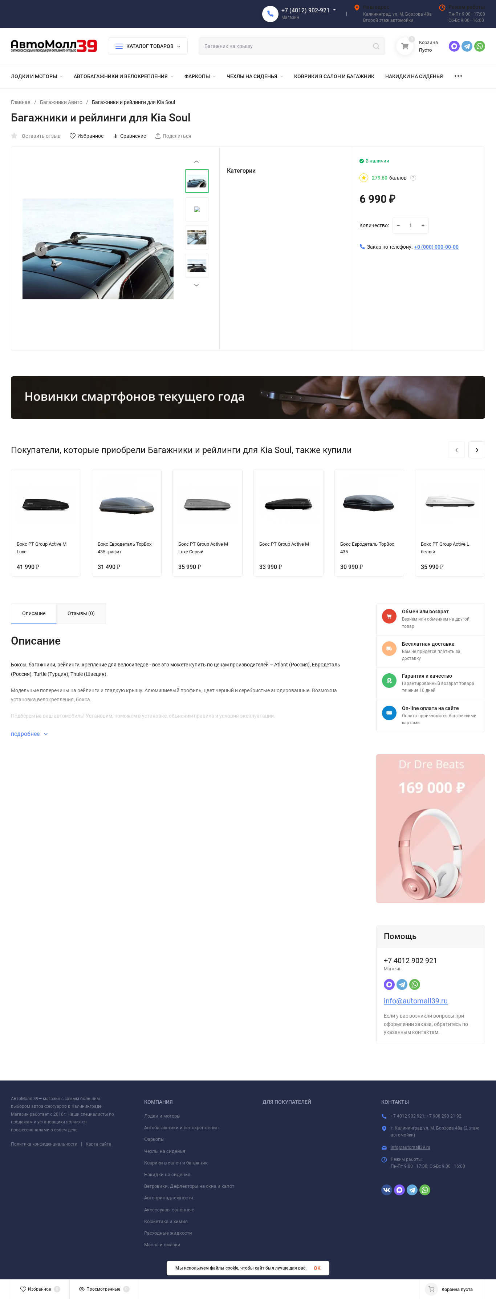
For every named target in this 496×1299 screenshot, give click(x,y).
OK (317, 1268)
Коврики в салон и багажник (176, 1163)
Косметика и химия (166, 1221)
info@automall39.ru (416, 1001)
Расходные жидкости (168, 1233)
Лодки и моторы (162, 1116)
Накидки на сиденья (167, 1174)
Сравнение (133, 136)
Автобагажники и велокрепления (181, 1127)
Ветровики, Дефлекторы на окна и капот (189, 1186)
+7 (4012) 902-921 (305, 10)
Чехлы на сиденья (164, 1151)
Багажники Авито (61, 102)
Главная (21, 102)
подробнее (26, 733)
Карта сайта (98, 1144)
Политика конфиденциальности (44, 1144)
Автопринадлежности (168, 1197)
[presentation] (40, 249)
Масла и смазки (162, 1244)
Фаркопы (154, 1139)
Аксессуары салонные (169, 1209)
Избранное (90, 136)
